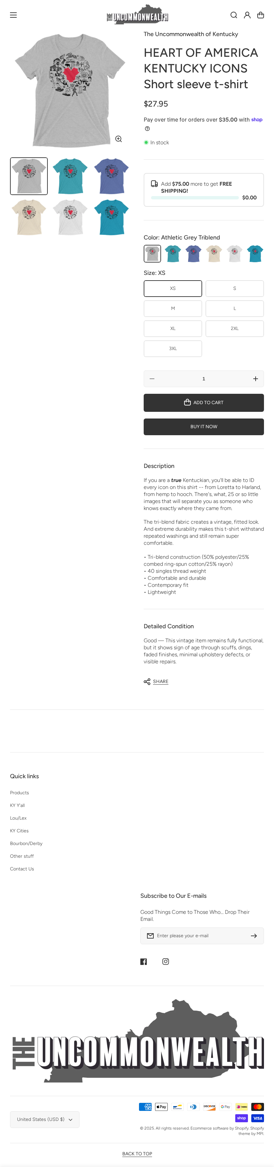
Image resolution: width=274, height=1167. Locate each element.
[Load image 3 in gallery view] (111, 176)
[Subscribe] (255, 936)
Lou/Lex (18, 818)
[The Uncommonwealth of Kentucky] (137, 15)
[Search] (234, 15)
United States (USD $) (40, 1119)
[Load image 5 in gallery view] (70, 217)
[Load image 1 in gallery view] (29, 176)
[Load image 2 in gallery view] (70, 176)
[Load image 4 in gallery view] (29, 217)
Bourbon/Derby (26, 843)
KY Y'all (17, 805)
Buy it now (203, 427)
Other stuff (22, 856)
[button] (200, 681)
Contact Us (22, 869)
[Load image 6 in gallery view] (111, 217)
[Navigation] (13, 15)
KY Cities (19, 831)
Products (19, 793)
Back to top (137, 1154)
